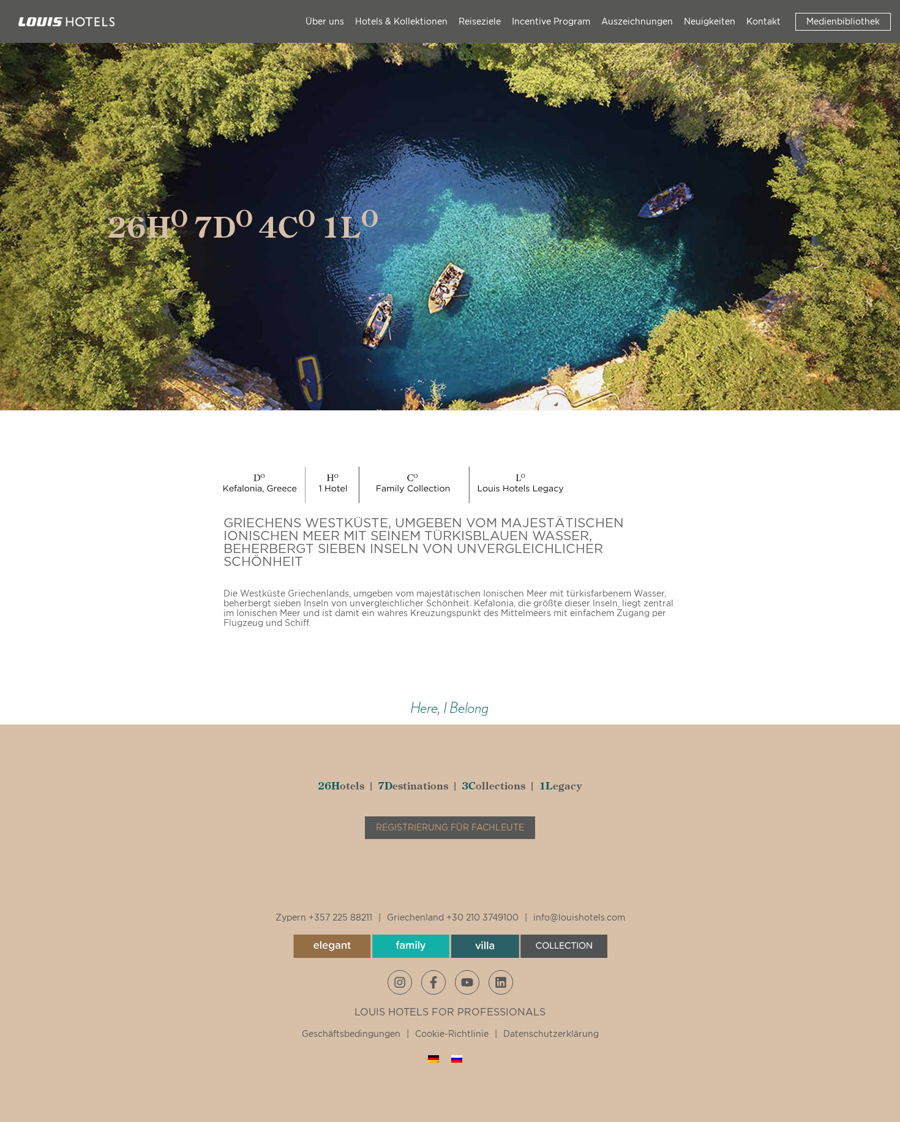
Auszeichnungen (637, 21)
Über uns (325, 21)
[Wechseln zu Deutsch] (433, 1058)
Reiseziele (480, 21)
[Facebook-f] (433, 982)
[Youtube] (467, 982)
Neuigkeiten (709, 21)
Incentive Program (551, 21)
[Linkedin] (501, 982)
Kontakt (763, 21)
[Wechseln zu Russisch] (456, 1058)
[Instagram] (400, 982)
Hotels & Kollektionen (401, 21)
